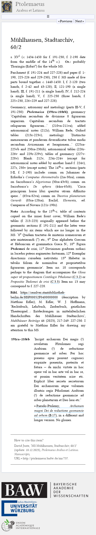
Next (78, 21)
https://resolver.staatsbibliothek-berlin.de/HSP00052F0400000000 (38, 294)
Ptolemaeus (30, 7)
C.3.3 (55, 281)
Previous (66, 21)
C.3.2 (76, 277)
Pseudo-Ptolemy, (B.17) (58, 410)
